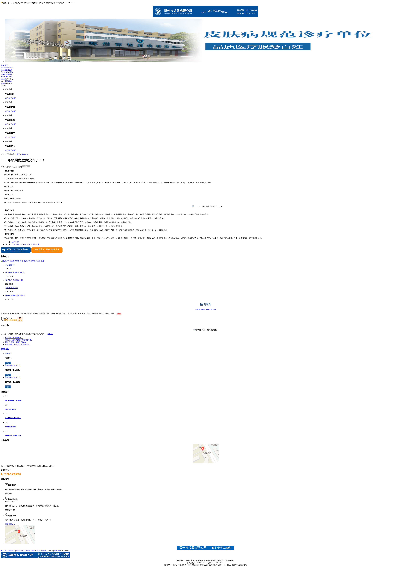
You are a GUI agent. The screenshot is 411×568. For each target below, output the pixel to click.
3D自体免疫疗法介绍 (10, 426)
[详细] (119, 313)
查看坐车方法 (10, 524)
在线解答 (8, 493)
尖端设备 (49, 550)
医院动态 (19, 550)
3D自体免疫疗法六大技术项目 (13, 435)
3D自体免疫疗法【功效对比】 (13, 418)
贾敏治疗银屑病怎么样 (14, 280)
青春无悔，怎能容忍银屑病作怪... (17, 344)
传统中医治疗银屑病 (10, 409)
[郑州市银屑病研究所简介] (205, 310)
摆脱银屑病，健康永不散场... (16, 342)
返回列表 (15, 242)
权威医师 (5, 349)
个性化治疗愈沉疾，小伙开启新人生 (25, 244)
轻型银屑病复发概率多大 (15, 272)
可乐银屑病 (10, 265)
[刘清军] (8, 353)
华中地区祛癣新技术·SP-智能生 (13, 400)
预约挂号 (65, 550)
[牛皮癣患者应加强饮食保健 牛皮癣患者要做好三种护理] (22, 261)
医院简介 (11, 550)
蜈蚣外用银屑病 (12, 288)
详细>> (50, 334)
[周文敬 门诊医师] (12, 377)
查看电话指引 (10, 510)
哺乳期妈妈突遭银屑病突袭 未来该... (19, 340)
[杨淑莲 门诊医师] (12, 365)
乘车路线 (57, 550)
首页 (18, 154)
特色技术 (34, 550)
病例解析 (25, 154)
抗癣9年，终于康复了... (14, 338)
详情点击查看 (10, 98)
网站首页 (4, 550)
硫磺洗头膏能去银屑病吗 (15, 295)
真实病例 (42, 550)
